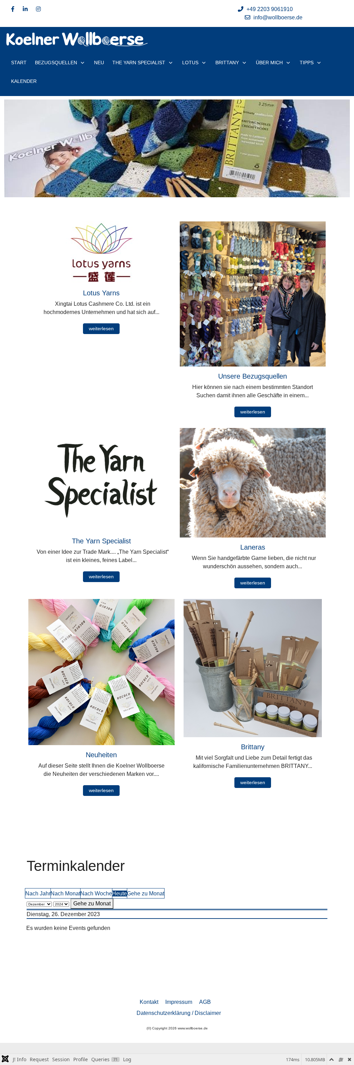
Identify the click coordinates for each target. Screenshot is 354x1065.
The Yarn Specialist (101, 541)
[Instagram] (38, 9)
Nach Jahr (37, 893)
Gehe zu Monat (145, 893)
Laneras (252, 547)
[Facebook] (13, 9)
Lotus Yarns (101, 293)
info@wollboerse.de (277, 17)
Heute (119, 893)
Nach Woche (96, 893)
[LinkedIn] (25, 9)
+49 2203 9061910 (269, 9)
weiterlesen (101, 328)
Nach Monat (65, 893)
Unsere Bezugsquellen (252, 376)
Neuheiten (101, 755)
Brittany (252, 747)
